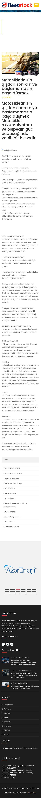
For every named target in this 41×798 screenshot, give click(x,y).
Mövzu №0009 (9, 498)
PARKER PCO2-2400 (11, 527)
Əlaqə (6, 734)
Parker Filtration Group (13, 483)
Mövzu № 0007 (10, 522)
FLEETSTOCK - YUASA (12, 468)
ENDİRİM (6, 730)
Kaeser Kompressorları (13, 517)
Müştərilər (7, 713)
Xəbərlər (6, 722)
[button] (7, 589)
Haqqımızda (8, 705)
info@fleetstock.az (9, 777)
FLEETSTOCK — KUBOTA (13, 473)
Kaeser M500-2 (10, 493)
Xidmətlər (7, 726)
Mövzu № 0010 (9, 488)
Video (5, 717)
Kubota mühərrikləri (11, 478)
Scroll (38, 793)
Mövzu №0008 (9, 512)
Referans (7, 709)
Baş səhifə (8, 33)
